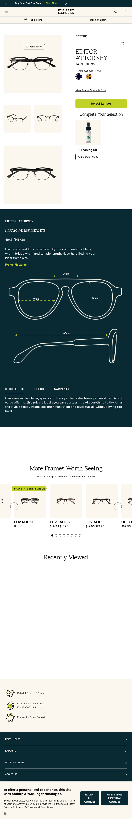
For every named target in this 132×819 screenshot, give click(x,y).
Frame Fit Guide (16, 264)
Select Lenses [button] (101, 103)
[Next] (66, 3)
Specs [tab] (39, 389)
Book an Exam (98, 19)
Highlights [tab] (14, 389)
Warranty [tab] (61, 389)
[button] (6, 11)
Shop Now (51, 3)
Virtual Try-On (36, 47)
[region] (36, 3)
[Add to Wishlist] (123, 44)
